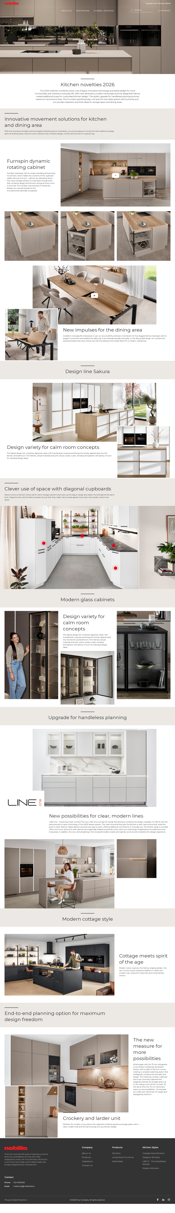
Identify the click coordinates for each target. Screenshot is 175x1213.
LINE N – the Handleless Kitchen (154, 1162)
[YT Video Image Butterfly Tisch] (95, 295)
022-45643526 (19, 1182)
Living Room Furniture (123, 1157)
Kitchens (116, 1153)
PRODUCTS (66, 11)
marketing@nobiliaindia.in (24, 1186)
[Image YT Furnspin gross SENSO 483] (115, 175)
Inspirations (83, 11)
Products (86, 1157)
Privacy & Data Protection (15, 1200)
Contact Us (87, 1165)
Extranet (165, 11)
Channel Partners (104, 11)
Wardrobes (117, 1161)
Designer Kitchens (151, 1157)
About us (86, 1153)
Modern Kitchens (150, 1168)
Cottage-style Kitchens (153, 1153)
